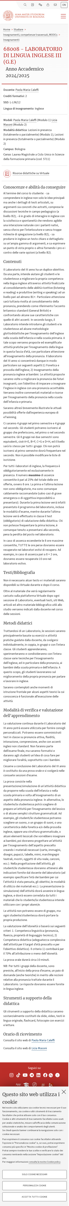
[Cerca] (25, 4)
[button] (56, 16)
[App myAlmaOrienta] (34, 1083)
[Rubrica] (33, 4)
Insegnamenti (11, 40)
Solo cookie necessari (34, 1174)
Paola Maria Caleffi (27, 90)
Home (6, 29)
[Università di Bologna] (24, 15)
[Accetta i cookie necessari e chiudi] (63, 1091)
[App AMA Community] (50, 1084)
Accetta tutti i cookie (34, 1197)
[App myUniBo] (26, 1083)
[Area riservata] (48, 4)
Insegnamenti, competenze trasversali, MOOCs (30, 35)
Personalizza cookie (34, 1185)
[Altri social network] (57, 1075)
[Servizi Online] (41, 4)
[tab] (64, 5)
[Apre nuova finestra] (11, 1075)
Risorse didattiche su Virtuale (31, 173)
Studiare (18, 29)
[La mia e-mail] (55, 4)
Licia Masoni (39, 1048)
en (64, 5)
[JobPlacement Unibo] (42, 1083)
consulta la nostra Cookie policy (44, 1162)
